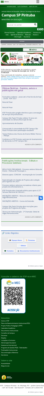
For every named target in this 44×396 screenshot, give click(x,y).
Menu (34, 49)
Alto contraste (22, 6)
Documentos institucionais (9, 332)
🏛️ (28, 252)
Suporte (3, 44)
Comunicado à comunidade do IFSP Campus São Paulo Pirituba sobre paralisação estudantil (20, 130)
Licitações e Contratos (8, 341)
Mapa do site (33, 6)
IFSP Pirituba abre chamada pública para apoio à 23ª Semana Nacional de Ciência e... (21, 192)
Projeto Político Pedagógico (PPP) (11, 327)
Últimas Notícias (9, 32)
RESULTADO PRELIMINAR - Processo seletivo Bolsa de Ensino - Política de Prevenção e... (22, 171)
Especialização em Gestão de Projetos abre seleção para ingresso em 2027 (21, 182)
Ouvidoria (27, 37)
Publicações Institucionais (9, 351)
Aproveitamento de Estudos (12, 124)
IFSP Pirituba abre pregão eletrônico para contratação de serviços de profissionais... (22, 114)
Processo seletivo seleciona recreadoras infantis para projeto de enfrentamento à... (21, 187)
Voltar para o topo (36, 267)
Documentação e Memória (9, 354)
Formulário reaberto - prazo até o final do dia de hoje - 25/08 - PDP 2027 (21, 98)
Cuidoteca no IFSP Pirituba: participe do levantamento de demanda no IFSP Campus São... (22, 141)
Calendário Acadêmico (24, 32)
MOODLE (9, 44)
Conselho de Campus (8, 334)
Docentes (4, 336)
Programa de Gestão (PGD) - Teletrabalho (14, 349)
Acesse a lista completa (33, 218)
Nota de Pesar (7, 103)
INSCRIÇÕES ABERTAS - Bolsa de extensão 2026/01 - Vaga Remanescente (21, 197)
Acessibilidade (11, 6)
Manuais (28, 35)
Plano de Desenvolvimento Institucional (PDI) (15, 324)
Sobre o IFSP (5, 322)
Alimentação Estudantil (8, 344)
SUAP (14, 44)
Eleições (3, 339)
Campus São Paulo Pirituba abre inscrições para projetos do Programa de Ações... (19, 208)
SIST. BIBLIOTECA (21, 44)
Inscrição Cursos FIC (32, 44)
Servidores (4, 356)
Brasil (6, 2)
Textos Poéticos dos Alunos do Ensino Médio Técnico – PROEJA (21, 136)
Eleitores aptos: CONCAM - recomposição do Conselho (22, 176)
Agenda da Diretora (17, 35)
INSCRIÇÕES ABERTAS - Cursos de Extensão (18, 202)
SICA (40, 44)
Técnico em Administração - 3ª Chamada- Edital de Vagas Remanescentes (20, 213)
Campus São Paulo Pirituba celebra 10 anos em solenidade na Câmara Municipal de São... (19, 120)
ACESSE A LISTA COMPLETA (33, 145)
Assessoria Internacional (9, 346)
